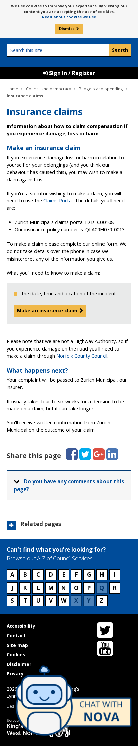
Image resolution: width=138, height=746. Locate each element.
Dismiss (66, 28)
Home (12, 88)
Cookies (16, 654)
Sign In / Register (71, 73)
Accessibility (21, 626)
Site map (17, 645)
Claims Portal (58, 200)
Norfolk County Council (81, 356)
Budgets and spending (101, 88)
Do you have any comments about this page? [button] (69, 485)
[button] (69, 526)
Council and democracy (48, 88)
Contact (16, 635)
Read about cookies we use (69, 16)
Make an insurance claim (47, 310)
